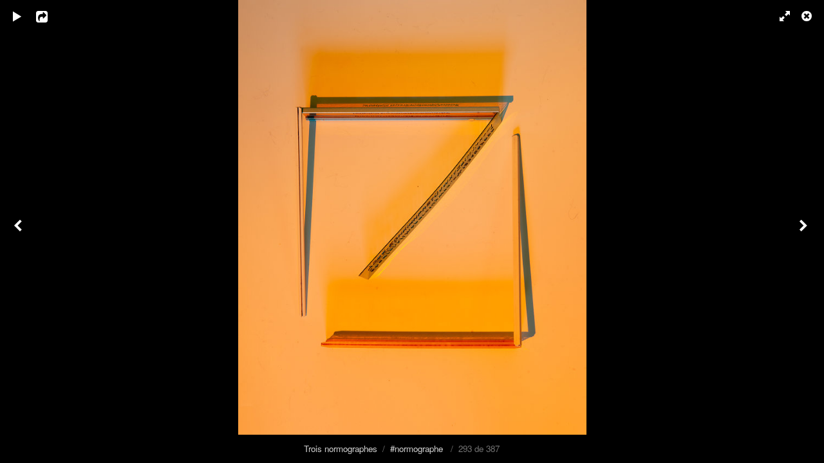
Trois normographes (340, 448)
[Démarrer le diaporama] (17, 16)
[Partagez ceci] (51, 16)
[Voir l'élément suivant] (804, 231)
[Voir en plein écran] (779, 16)
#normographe (416, 448)
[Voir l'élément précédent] (19, 231)
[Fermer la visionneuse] (808, 16)
